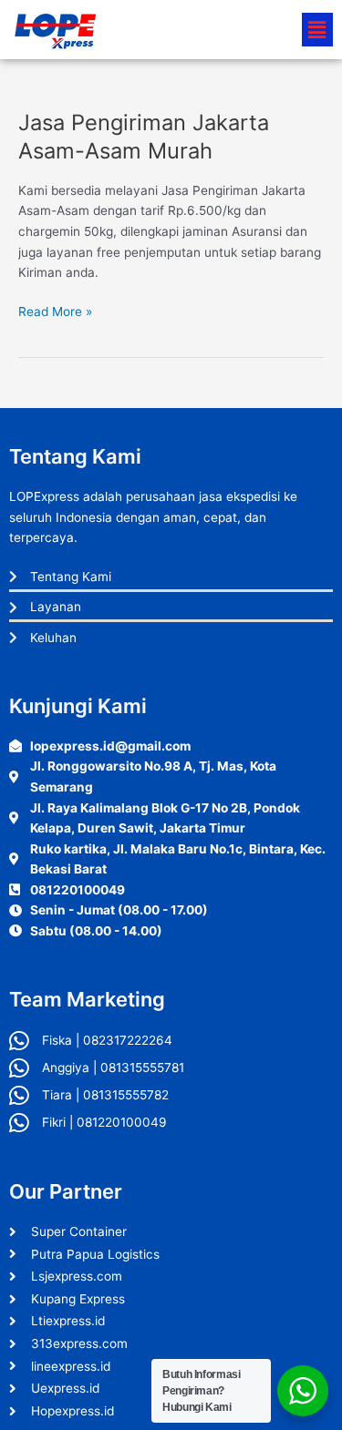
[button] (317, 29)
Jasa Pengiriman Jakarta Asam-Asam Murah (143, 136)
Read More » (55, 310)
